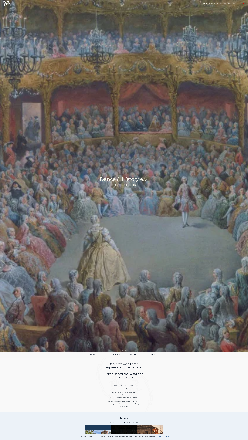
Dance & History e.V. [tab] (122, 350)
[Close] (246, 437)
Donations (153, 354)
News (234, 3)
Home (205, 3)
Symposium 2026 (94, 354)
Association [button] (212, 3)
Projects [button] (219, 3)
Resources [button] (227, 3)
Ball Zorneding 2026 (114, 354)
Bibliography (133, 354)
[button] (238, 3)
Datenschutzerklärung (163, 436)
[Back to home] (6, 3)
